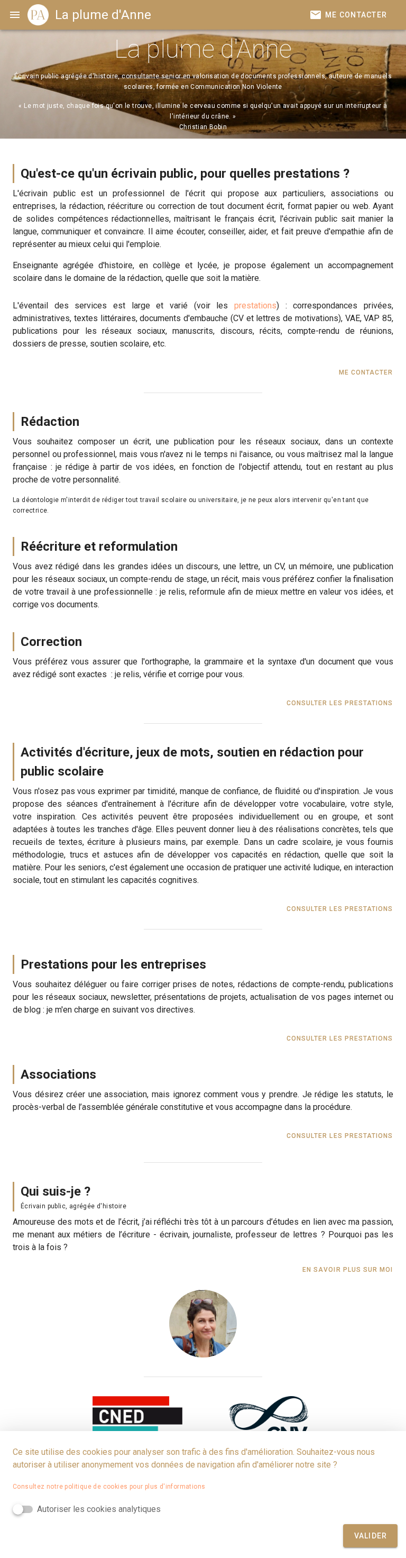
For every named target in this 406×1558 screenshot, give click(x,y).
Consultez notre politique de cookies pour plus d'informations (109, 1486)
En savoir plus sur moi (347, 1269)
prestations (255, 305)
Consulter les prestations (340, 703)
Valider (370, 1536)
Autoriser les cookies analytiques (99, 1509)
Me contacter (366, 372)
